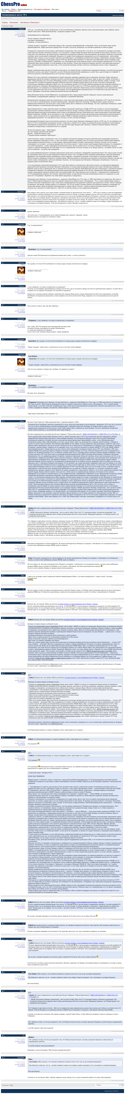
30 (2, 1035)
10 (2, 339)
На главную (5, 9)
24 (2, 751)
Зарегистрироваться (25, 9)
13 (2, 400)
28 (2, 972)
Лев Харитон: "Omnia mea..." (30, 22)
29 (2, 991)
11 (2, 354)
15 (2, 506)
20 (2, 603)
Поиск (4, 11)
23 (2, 737)
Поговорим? (14, 22)
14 (2, 421)
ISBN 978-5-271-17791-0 (108, 434)
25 (2, 900)
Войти (13, 9)
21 (2, 618)
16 (2, 542)
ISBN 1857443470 (89, 434)
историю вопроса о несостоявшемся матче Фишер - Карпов (78, 604)
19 (2, 589)
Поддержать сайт (14, 11)
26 (2, 923)
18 (2, 575)
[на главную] (14, 5)
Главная (5, 22)
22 (2, 673)
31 (2, 1057)
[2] (12, 26)
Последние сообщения (42, 9)
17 (2, 556)
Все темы (55, 9)
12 (2, 383)
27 (2, 939)
